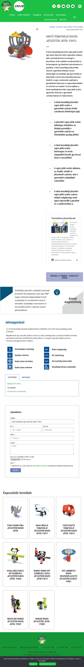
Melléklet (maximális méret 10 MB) (22, 457)
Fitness (12, 15)
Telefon (45, 426)
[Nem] (81, 662)
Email (12, 435)
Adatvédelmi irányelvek (47, 664)
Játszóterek (48, 15)
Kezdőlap (52, 27)
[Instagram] (58, 6)
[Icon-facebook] (54, 6)
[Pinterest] (68, 6)
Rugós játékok (68, 27)
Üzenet (12, 443)
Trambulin (37, 15)
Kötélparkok (61, 15)
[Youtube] (63, 6)
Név (11, 426)
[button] (80, 6)
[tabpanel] (42, 388)
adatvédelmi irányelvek (40, 466)
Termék (12, 418)
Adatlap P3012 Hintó (14, 384)
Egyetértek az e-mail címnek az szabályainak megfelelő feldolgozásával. (42, 466)
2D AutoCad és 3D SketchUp (16, 391)
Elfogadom (33, 664)
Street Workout (24, 15)
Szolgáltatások (50, 20)
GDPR (12, 463)
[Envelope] (73, 6)
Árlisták (63, 20)
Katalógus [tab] (26, 377)
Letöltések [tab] (12, 377)
